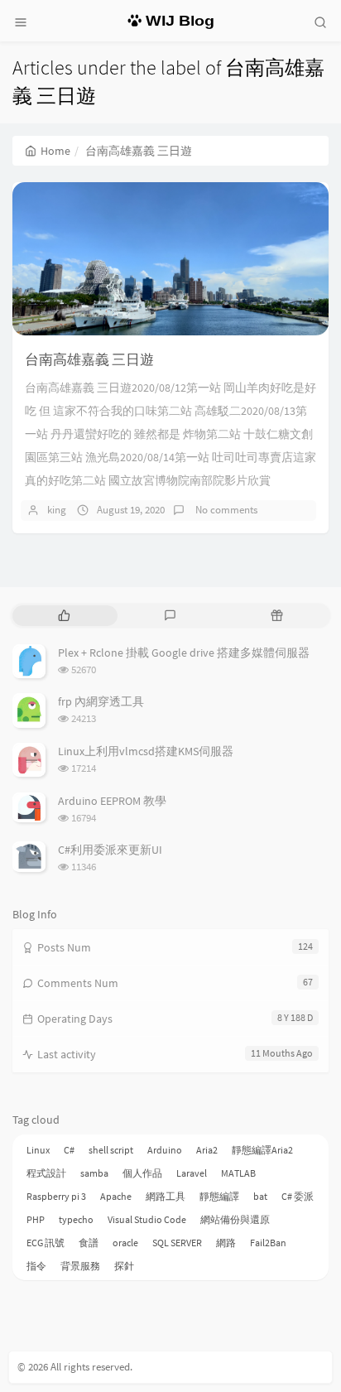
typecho (76, 1219)
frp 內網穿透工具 (101, 701)
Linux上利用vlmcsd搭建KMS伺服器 (145, 751)
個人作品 (142, 1173)
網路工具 (165, 1196)
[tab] (64, 616)
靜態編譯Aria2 (262, 1150)
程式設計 (46, 1173)
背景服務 (80, 1266)
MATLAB (238, 1173)
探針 (124, 1266)
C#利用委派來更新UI (110, 849)
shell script (111, 1150)
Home (55, 150)
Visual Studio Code (147, 1219)
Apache (116, 1196)
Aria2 (207, 1150)
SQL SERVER (177, 1242)
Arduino (164, 1150)
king (56, 510)
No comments (225, 510)
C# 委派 (297, 1196)
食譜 (88, 1242)
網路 (226, 1242)
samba (94, 1173)
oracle (125, 1242)
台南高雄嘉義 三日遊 (89, 359)
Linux (38, 1150)
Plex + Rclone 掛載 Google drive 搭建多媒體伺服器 (184, 652)
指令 (36, 1266)
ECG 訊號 (45, 1242)
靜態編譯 (219, 1196)
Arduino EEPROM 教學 (112, 800)
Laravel (191, 1173)
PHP (35, 1219)
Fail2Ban (268, 1242)
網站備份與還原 (235, 1219)
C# (69, 1150)
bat (260, 1196)
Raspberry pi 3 (56, 1196)
